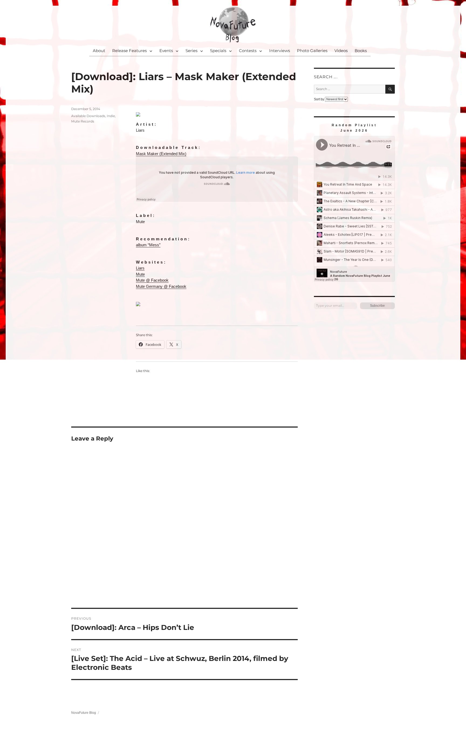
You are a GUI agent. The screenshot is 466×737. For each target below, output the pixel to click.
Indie (111, 116)
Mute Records (82, 121)
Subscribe (377, 306)
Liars (140, 268)
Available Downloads (88, 116)
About (99, 50)
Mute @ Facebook (152, 280)
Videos (341, 50)
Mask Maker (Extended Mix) (161, 153)
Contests (247, 50)
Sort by (319, 99)
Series (191, 50)
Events (166, 50)
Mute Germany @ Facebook (161, 286)
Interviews (279, 50)
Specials (218, 50)
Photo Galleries (312, 50)
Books (361, 50)
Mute (140, 274)
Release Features (129, 50)
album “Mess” (148, 245)
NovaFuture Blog (83, 713)
